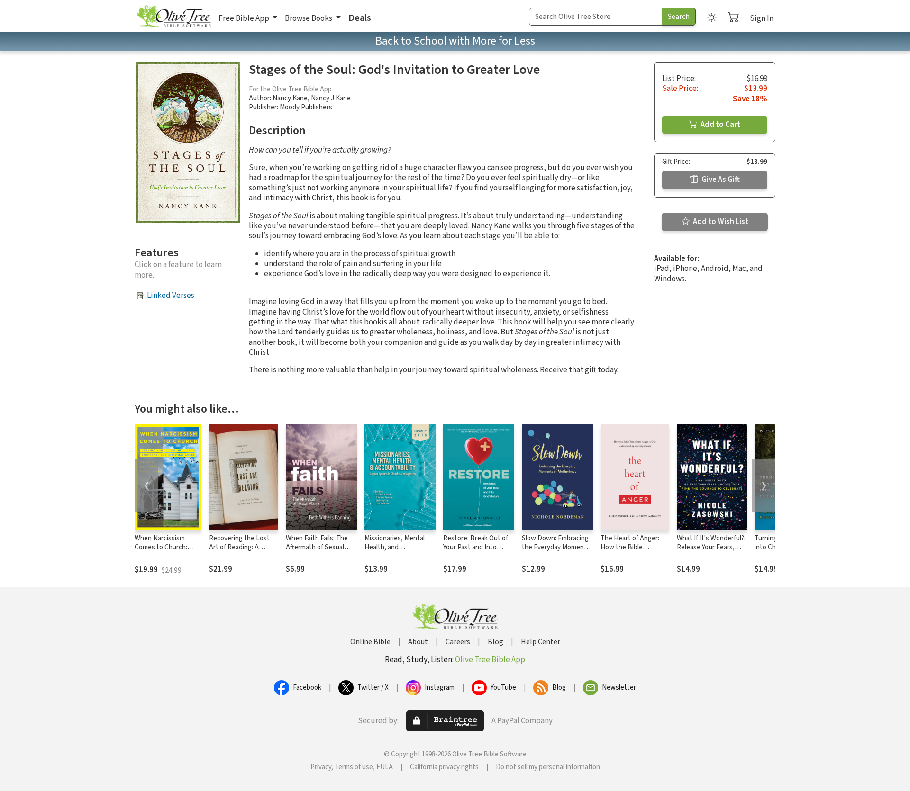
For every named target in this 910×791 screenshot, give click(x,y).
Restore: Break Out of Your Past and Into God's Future (475, 547)
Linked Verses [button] (170, 295)
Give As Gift (720, 179)
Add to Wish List (720, 221)
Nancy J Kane (331, 98)
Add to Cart (719, 124)
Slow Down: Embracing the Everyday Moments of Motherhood (556, 547)
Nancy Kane (290, 98)
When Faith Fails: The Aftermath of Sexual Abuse (317, 547)
